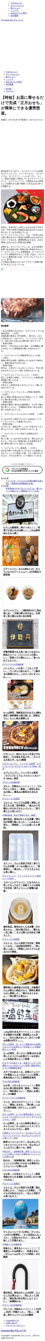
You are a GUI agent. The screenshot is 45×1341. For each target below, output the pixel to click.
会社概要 (14, 16)
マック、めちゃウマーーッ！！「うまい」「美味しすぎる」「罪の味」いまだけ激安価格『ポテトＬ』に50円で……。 (21, 1106)
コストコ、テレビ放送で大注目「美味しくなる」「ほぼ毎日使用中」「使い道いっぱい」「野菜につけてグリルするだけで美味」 (21, 947)
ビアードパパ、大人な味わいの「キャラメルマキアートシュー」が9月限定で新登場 (22, 572)
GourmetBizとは (12, 1320)
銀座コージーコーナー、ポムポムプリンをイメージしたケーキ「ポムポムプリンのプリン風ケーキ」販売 (21, 1145)
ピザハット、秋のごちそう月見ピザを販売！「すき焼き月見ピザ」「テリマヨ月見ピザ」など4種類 (21, 757)
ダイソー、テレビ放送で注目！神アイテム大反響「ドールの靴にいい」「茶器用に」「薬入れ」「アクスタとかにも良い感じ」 (21, 867)
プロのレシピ (16, 3)
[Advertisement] (22, 45)
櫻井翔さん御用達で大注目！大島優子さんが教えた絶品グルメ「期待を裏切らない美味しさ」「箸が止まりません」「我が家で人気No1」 (21, 991)
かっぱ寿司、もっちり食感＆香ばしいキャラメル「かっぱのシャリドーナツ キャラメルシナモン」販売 (21, 1126)
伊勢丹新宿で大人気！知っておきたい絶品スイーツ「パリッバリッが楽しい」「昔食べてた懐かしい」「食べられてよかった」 (21, 656)
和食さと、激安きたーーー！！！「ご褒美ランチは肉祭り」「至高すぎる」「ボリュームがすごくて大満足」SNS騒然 (21, 1252)
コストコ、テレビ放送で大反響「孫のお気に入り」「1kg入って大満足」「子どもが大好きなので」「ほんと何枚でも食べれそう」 (22, 1191)
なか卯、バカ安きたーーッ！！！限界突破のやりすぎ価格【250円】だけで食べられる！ (22, 1177)
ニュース (14, 11)
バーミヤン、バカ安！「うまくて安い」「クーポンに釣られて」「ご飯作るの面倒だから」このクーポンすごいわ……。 (21, 672)
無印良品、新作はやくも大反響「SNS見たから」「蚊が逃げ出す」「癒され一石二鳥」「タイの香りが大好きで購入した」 (21, 930)
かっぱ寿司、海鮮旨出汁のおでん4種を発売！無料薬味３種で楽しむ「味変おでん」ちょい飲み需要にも (22, 715)
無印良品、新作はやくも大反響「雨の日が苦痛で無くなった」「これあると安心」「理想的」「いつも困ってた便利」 (21, 823)
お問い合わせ (11, 1323)
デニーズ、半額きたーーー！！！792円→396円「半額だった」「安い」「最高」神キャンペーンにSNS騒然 (22, 1312)
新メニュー (15, 8)
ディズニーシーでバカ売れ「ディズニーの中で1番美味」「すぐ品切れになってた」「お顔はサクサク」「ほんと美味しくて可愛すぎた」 (22, 1236)
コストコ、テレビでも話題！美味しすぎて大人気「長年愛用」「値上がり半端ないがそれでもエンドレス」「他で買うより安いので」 (21, 806)
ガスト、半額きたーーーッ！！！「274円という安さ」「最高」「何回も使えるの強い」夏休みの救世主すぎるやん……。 (22, 790)
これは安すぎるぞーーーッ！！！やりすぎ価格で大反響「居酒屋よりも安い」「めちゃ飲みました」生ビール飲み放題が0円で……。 (21, 1036)
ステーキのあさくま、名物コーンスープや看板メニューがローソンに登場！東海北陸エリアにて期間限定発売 (21, 1075)
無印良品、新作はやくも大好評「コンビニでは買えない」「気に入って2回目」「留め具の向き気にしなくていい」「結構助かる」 (21, 1296)
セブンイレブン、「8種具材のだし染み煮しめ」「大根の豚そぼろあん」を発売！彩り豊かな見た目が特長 (22, 613)
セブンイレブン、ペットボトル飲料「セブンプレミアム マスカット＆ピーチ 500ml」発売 (22, 775)
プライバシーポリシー (15, 1325)
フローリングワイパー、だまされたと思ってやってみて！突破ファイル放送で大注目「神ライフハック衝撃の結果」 (21, 886)
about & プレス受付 (19, 13)
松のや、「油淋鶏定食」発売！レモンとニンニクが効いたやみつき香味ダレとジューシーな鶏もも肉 (21, 1163)
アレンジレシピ (17, 6)
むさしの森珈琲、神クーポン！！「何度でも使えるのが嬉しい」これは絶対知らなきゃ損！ (21, 530)
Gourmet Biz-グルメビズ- (13, 1330)
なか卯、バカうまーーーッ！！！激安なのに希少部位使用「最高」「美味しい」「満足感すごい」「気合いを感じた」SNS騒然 (21, 1089)
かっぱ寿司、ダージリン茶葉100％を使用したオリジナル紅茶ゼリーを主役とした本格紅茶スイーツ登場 (22, 1056)
